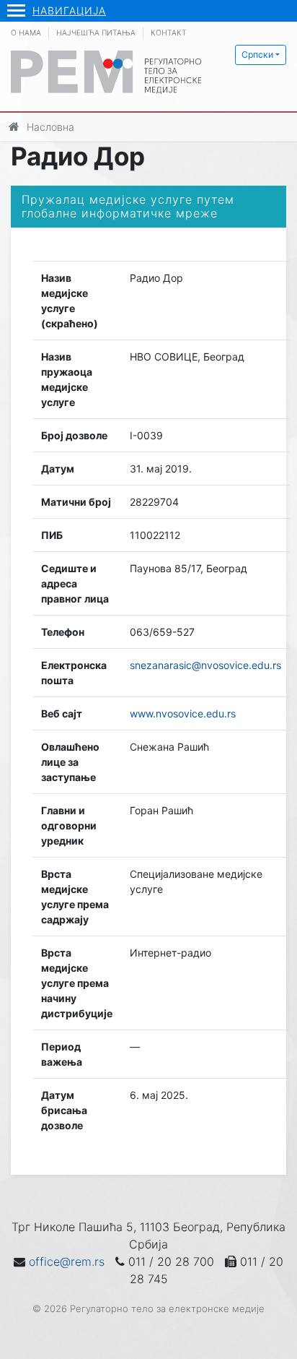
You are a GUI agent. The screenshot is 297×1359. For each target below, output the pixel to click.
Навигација (69, 10)
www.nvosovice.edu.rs (183, 713)
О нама (26, 33)
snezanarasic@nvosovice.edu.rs (205, 665)
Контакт (169, 33)
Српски (257, 54)
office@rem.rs (67, 1261)
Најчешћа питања (96, 33)
